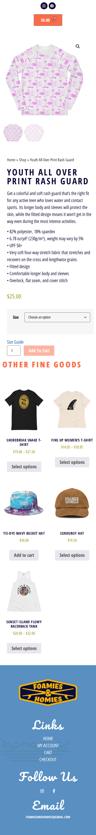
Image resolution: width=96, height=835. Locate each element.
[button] (78, 46)
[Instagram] (44, 5)
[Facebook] (52, 5)
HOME (48, 738)
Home (11, 159)
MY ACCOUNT (48, 745)
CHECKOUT (48, 759)
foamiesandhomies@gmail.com (48, 817)
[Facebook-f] (54, 791)
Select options (24, 466)
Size (16, 317)
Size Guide (15, 342)
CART (48, 752)
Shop (22, 159)
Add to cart (39, 350)
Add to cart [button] (24, 555)
